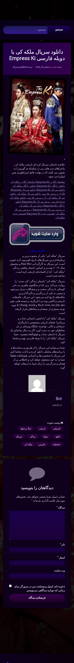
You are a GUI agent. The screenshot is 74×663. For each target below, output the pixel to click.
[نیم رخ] (37, 383)
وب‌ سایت (59, 571)
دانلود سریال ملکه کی (29, 194)
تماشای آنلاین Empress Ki (50, 182)
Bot (25, 67)
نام (62, 545)
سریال (19, 436)
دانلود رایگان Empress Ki (51, 186)
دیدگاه (61, 508)
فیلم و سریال (18, 67)
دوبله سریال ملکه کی (31, 206)
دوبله (45, 436)
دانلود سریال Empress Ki (50, 190)
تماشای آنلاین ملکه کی (22, 182)
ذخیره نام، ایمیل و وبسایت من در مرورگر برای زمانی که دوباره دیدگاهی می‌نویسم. (39, 588)
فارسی (41, 444)
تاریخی (42, 428)
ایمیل (61, 558)
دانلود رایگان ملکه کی (24, 186)
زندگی (33, 436)
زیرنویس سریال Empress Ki (49, 210)
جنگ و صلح (26, 428)
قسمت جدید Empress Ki (41, 214)
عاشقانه (56, 444)
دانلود (57, 436)
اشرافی (56, 428)
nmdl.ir (57, 405)
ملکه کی (28, 444)
